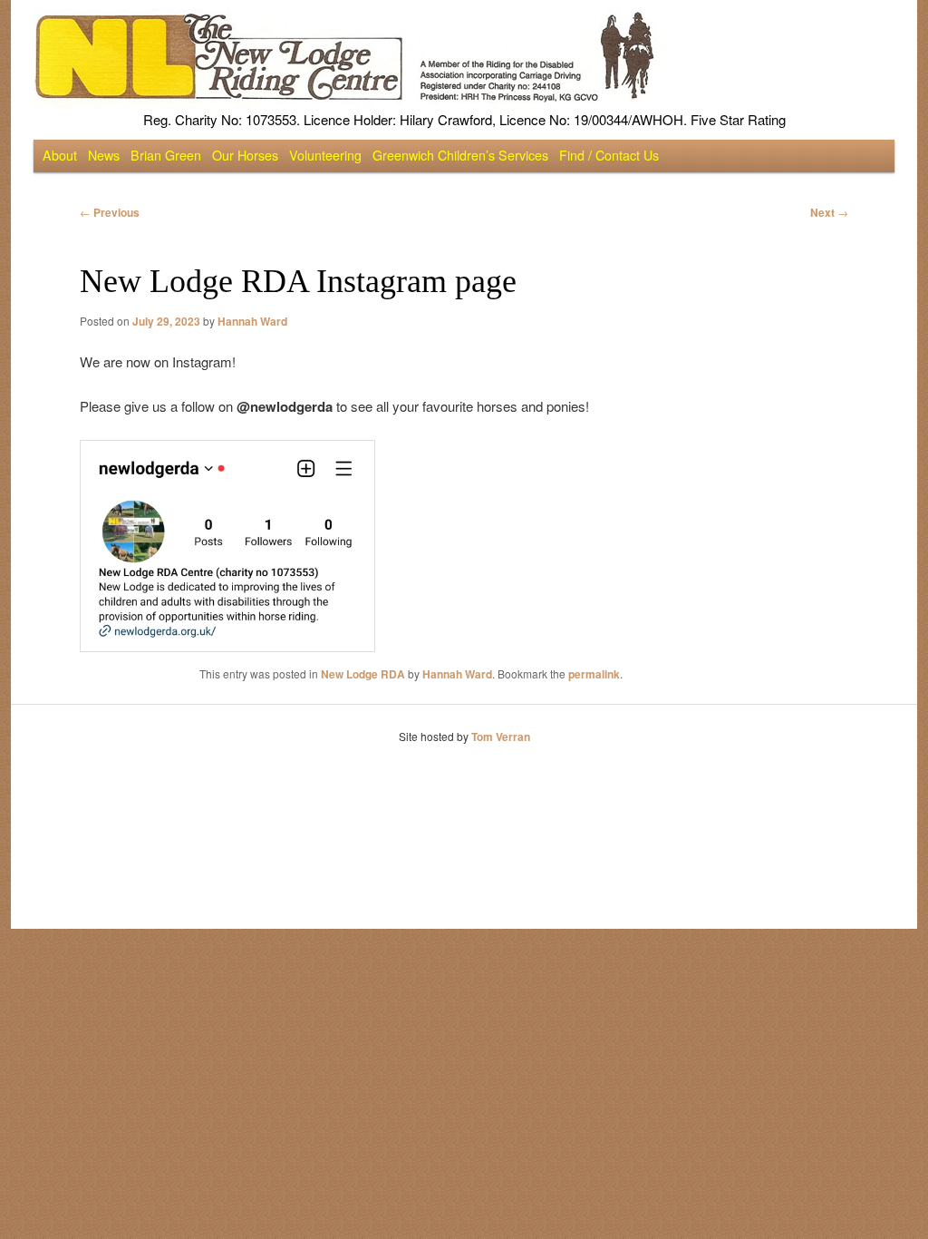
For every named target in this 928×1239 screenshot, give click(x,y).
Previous (110, 212)
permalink (594, 674)
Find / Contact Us (609, 155)
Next (829, 212)
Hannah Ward (252, 321)
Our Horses (245, 155)
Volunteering (325, 155)
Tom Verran (500, 736)
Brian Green (165, 155)
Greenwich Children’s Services (460, 155)
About (60, 155)
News (104, 155)
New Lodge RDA (363, 674)
